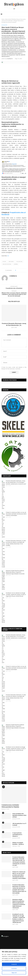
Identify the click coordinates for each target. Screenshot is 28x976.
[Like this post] (16, 270)
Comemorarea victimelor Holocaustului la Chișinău (10, 806)
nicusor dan (19, 261)
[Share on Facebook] (18, 270)
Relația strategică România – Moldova (18, 843)
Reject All (14, 972)
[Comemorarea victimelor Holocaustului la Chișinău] (14, 794)
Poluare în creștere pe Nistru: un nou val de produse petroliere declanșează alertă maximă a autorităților (16, 514)
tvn (8, 255)
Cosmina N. (10, 58)
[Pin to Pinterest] (21, 270)
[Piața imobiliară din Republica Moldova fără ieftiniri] (6, 816)
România (16, 264)
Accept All (14, 964)
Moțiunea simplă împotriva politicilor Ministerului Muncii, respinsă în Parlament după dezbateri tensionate (15, 572)
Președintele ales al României (14, 213)
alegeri (4, 261)
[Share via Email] (22, 270)
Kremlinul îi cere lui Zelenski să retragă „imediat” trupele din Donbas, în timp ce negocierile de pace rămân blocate (16, 594)
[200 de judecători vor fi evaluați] (6, 826)
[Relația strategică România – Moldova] (6, 845)
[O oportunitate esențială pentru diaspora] (6, 835)
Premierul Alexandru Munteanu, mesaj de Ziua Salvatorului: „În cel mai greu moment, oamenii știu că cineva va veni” (16, 482)
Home (3, 19)
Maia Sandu (11, 261)
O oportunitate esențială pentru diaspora (17, 834)
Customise (14, 968)
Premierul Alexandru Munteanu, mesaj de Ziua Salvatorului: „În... (14, 324)
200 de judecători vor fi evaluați (19, 824)
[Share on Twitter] (19, 270)
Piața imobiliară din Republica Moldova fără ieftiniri (19, 815)
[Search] (26, 14)
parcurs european (7, 264)
